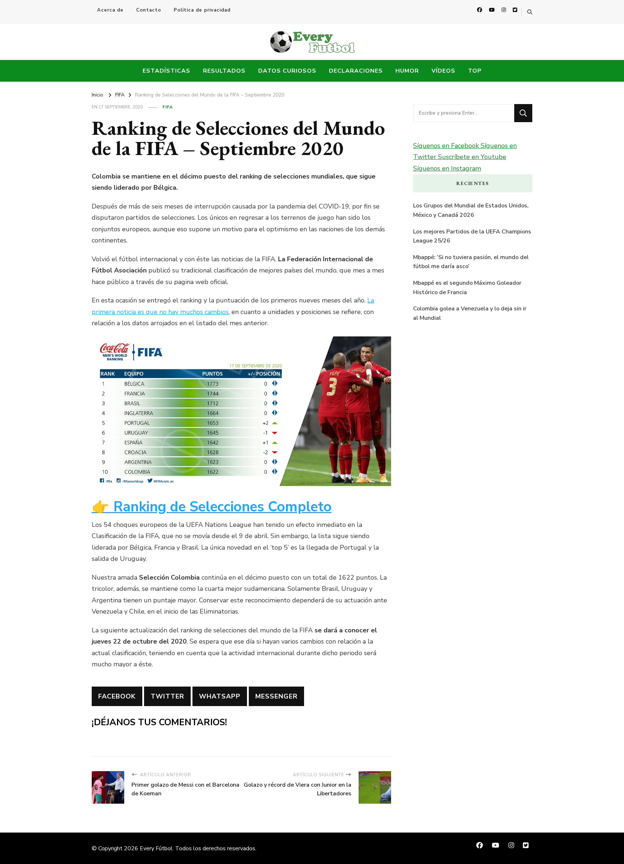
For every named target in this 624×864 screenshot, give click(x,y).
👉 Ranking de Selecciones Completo (212, 506)
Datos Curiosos (287, 71)
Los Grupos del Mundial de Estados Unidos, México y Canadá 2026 (471, 210)
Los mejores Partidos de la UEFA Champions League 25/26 (472, 236)
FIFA (167, 107)
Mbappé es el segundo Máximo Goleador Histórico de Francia (467, 287)
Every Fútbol (156, 848)
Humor (407, 71)
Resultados (224, 71)
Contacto (148, 10)
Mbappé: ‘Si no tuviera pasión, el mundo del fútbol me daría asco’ (471, 262)
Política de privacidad (202, 10)
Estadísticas (166, 71)
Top (475, 71)
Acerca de (110, 10)
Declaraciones (356, 71)
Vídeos (443, 71)
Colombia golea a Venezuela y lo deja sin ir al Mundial (469, 313)
